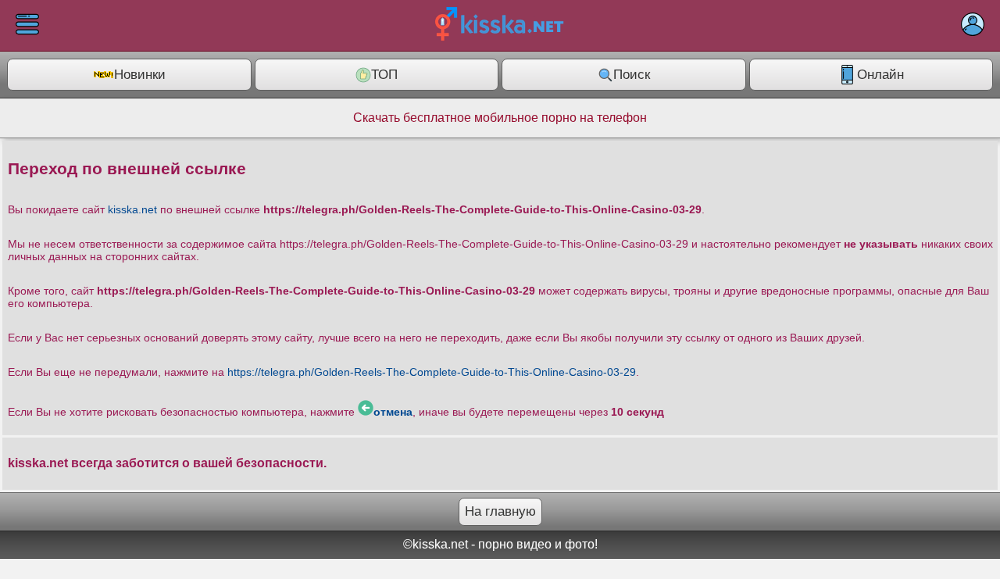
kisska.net (132, 209)
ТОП (384, 74)
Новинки (140, 74)
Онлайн (880, 74)
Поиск (631, 74)
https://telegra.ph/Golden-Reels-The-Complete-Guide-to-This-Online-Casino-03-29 (431, 372)
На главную (500, 511)
